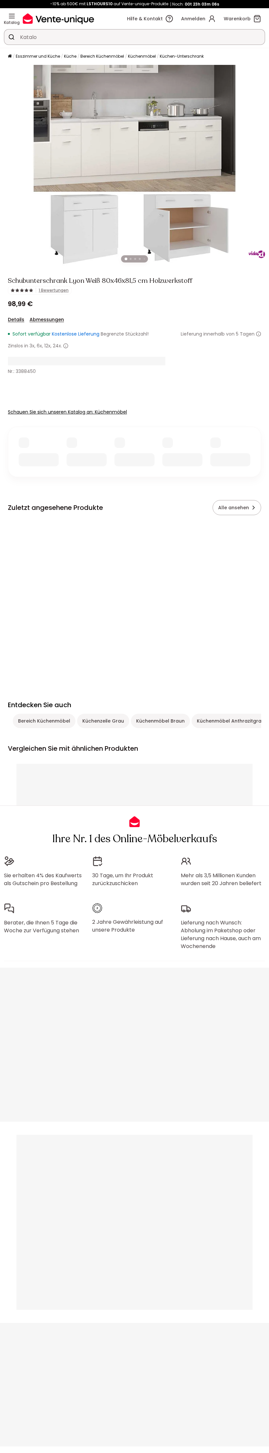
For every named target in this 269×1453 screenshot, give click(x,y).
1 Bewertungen (54, 290)
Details (16, 319)
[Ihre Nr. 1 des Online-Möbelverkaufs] (58, 18)
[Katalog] (12, 16)
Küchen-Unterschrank (182, 56)
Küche (70, 56)
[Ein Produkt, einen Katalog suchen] (11, 37)
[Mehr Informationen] (258, 334)
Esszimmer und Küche (38, 56)
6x (39, 345)
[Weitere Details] (65, 345)
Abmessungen (47, 319)
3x (32, 345)
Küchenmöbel (142, 56)
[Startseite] (10, 56)
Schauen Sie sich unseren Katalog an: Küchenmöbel (67, 412)
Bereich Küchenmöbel (102, 56)
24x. (57, 345)
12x (47, 345)
